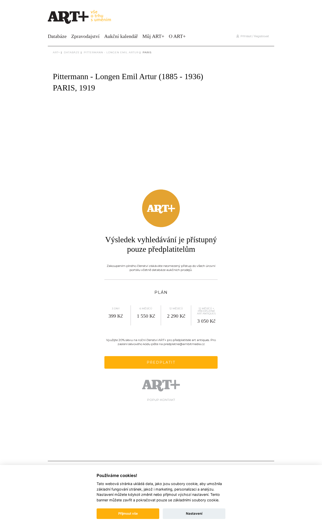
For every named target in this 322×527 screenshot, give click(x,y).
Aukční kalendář (121, 36)
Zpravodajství (85, 36)
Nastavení (194, 513)
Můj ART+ (153, 36)
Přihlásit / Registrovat (254, 36)
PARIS (147, 52)
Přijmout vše (128, 513)
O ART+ (177, 36)
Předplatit (161, 362)
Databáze (57, 36)
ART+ (56, 52)
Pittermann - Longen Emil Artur (111, 52)
